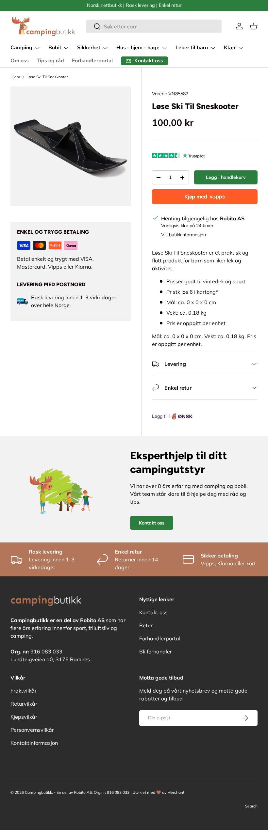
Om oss (19, 60)
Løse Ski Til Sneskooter (47, 76)
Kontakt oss (151, 523)
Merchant (175, 792)
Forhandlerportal (92, 60)
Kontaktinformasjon (34, 743)
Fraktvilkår (23, 690)
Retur (146, 625)
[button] (253, 26)
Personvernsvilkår (32, 730)
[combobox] (154, 26)
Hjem (15, 76)
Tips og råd (50, 60)
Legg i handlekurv (226, 177)
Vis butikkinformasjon (183, 235)
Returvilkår (23, 703)
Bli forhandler (155, 651)
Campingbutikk (38, 792)
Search (251, 806)
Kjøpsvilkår (23, 716)
